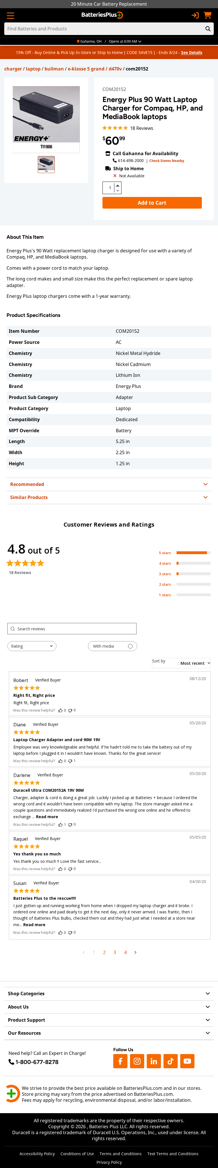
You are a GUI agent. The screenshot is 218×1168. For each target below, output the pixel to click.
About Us (18, 1007)
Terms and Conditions (121, 1153)
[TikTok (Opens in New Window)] (171, 1061)
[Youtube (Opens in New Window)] (187, 1061)
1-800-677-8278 (37, 1062)
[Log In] (195, 15)
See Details (191, 52)
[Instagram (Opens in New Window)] (137, 1061)
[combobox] (31, 646)
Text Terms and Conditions (172, 1153)
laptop (33, 69)
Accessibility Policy (37, 1153)
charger (13, 69)
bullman (54, 69)
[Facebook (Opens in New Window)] (120, 1061)
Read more (47, 816)
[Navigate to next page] (135, 952)
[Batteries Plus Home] (103, 15)
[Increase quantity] (117, 185)
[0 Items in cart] (207, 15)
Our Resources (24, 1033)
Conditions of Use (77, 1153)
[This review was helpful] (60, 710)
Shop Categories (26, 993)
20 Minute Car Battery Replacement (109, 4)
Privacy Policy (109, 1162)
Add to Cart (152, 202)
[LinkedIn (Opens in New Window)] (154, 1061)
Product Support (26, 1020)
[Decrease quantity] (117, 190)
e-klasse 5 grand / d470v (95, 69)
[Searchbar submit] (208, 28)
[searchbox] (77, 628)
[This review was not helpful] (70, 710)
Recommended (27, 484)
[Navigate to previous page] (83, 952)
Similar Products (29, 497)
